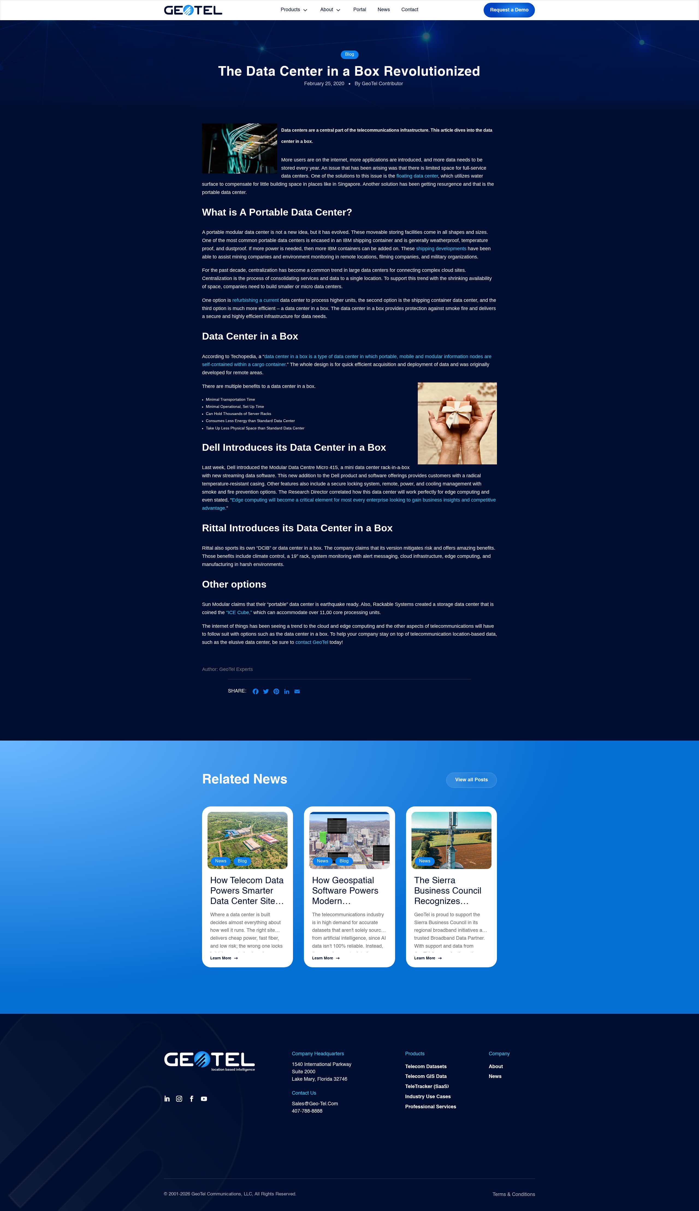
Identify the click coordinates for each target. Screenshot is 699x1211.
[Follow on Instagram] (180, 1098)
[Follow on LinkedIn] (168, 1098)
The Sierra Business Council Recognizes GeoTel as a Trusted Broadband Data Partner (447, 891)
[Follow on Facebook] (193, 1098)
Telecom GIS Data (426, 1076)
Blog (349, 54)
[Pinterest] (276, 691)
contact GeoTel (311, 642)
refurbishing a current (255, 300)
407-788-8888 (307, 1111)
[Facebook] (255, 691)
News (384, 9)
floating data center (417, 176)
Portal (359, 9)
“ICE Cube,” (239, 612)
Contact (409, 9)
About (326, 9)
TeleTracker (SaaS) (427, 1086)
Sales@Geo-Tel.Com (315, 1103)
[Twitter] (266, 691)
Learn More (220, 958)
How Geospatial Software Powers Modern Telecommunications (347, 891)
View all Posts (471, 779)
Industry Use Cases (428, 1096)
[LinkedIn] (287, 691)
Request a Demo (509, 10)
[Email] (297, 691)
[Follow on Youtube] (205, 1098)
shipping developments (441, 248)
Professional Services (430, 1106)
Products (290, 9)
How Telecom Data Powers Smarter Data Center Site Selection (247, 891)
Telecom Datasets (426, 1066)
